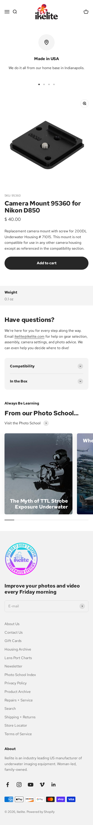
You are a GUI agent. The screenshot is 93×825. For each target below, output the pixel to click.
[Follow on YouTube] (31, 785)
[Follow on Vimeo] (42, 785)
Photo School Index (20, 674)
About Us (12, 624)
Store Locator (16, 725)
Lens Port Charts (18, 657)
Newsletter (13, 666)
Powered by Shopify (41, 812)
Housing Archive (18, 649)
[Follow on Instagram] (19, 785)
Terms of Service (18, 734)
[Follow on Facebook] (8, 785)
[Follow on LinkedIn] (54, 785)
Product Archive (18, 691)
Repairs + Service (19, 700)
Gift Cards (13, 640)
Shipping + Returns (20, 717)
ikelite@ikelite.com (29, 336)
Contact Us (14, 632)
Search (10, 708)
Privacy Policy (16, 683)
